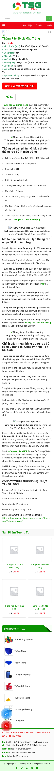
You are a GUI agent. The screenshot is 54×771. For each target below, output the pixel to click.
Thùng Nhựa (20, 651)
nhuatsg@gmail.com (18, 756)
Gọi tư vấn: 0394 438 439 (19, 85)
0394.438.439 (15, 752)
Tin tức (39, 25)
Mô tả (9, 97)
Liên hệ (49, 25)
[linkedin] (26, 768)
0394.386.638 (28, 752)
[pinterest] (31, 768)
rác (42, 284)
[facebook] (16, 768)
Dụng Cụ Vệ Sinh (22, 698)
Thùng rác (19, 720)
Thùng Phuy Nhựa (23, 674)
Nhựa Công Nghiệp (24, 639)
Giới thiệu (27, 25)
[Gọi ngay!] (27, 18)
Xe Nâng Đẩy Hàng (23, 709)
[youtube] (36, 768)
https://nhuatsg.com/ (21, 749)
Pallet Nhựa (20, 663)
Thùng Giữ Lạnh (22, 686)
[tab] (9, 97)
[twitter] (21, 768)
